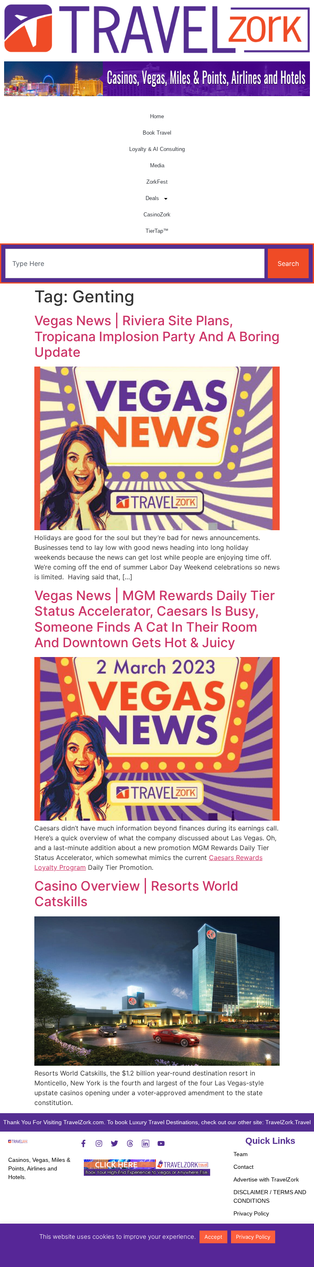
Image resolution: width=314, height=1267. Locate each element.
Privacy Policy (251, 1213)
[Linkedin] (145, 1143)
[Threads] (130, 1143)
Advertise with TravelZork (266, 1179)
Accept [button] (213, 1236)
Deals (152, 198)
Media (157, 165)
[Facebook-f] (83, 1143)
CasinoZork (157, 215)
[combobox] (135, 263)
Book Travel (157, 133)
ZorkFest (157, 182)
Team (240, 1154)
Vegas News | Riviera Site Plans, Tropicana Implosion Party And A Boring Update (157, 336)
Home (157, 116)
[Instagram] (99, 1143)
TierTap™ (157, 231)
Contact (243, 1166)
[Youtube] (161, 1143)
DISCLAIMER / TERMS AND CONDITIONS (269, 1196)
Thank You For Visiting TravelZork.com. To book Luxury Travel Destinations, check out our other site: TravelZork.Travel (157, 1122)
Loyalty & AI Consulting (157, 149)
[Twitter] (114, 1143)
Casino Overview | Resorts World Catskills (136, 893)
